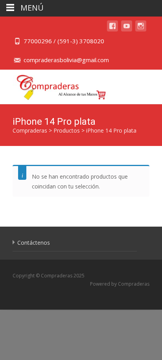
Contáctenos (33, 242)
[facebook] (112, 29)
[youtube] (126, 29)
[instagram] (140, 29)
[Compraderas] (55, 85)
